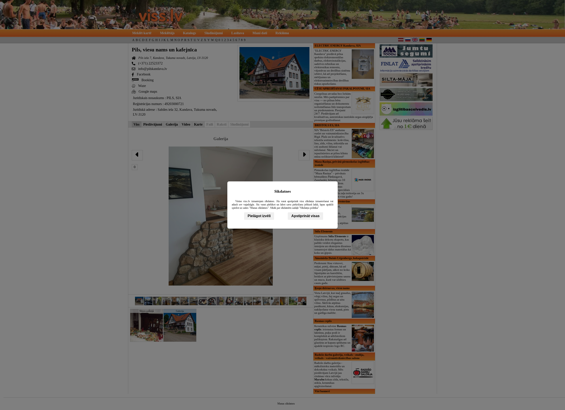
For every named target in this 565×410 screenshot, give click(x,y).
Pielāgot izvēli (259, 216)
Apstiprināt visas (305, 216)
